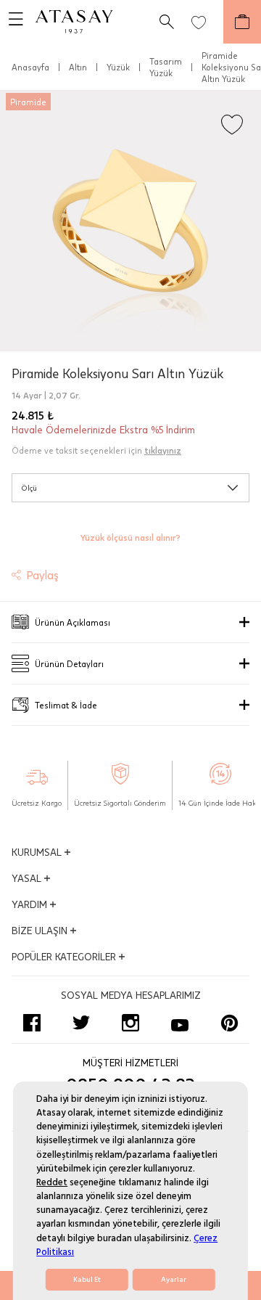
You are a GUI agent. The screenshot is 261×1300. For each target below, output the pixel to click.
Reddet (51, 1182)
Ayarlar (173, 1279)
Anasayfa (30, 67)
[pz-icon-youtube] (179, 1022)
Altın (78, 67)
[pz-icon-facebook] (32, 1022)
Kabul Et (87, 1279)
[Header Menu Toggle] (11, 22)
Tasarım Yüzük (165, 67)
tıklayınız (162, 450)
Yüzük (118, 67)
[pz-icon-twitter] (81, 1022)
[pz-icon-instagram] (130, 1022)
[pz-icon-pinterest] (229, 1022)
